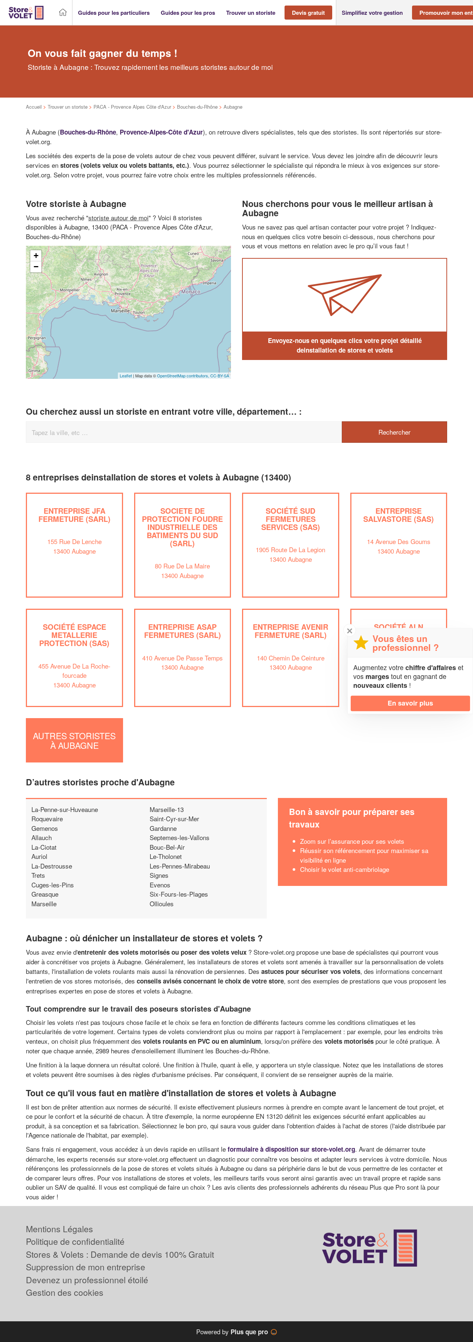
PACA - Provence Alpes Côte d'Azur (132, 106)
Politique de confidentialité (75, 1241)
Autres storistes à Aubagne (74, 740)
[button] (113, 13)
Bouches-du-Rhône (197, 106)
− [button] (36, 266)
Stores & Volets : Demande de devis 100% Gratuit (120, 1254)
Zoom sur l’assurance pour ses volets (352, 841)
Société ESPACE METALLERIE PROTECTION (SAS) (74, 634)
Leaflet (126, 375)
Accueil (34, 106)
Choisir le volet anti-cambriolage (344, 869)
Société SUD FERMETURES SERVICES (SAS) (290, 518)
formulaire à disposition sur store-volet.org (291, 1149)
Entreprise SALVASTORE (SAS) (398, 514)
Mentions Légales (59, 1229)
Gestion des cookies (64, 1292)
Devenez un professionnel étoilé (87, 1280)
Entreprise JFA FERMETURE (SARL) (74, 514)
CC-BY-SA (219, 375)
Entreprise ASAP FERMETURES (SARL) (182, 630)
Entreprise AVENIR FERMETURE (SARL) (290, 630)
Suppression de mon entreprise (85, 1267)
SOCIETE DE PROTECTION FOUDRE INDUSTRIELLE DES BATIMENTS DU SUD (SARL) (182, 526)
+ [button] (36, 255)
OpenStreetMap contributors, (183, 375)
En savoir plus (410, 703)
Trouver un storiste (68, 106)
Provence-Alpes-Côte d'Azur (161, 132)
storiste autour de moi (118, 217)
